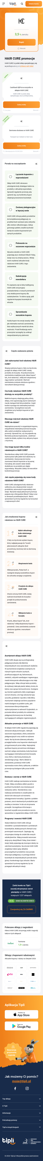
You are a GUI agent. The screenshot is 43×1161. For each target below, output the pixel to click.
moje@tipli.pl (21, 1081)
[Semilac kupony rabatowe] (10, 988)
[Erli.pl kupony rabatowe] (33, 988)
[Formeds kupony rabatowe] (10, 981)
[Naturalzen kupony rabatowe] (21, 981)
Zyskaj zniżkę (21, 105)
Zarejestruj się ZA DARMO (21, 909)
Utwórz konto (34, 4)
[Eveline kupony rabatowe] (33, 974)
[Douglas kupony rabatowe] (10, 967)
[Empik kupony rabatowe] (21, 967)
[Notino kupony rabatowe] (21, 988)
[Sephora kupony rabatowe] (33, 967)
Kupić (21, 42)
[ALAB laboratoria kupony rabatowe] (33, 981)
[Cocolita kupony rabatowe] (21, 974)
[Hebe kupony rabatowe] (10, 974)
